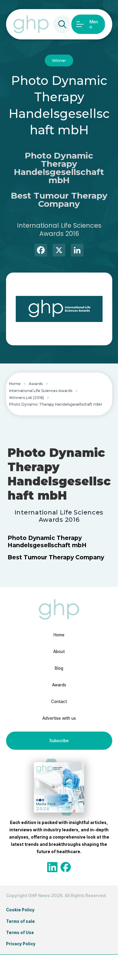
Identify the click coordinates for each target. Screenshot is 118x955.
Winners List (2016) (26, 397)
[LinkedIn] (77, 251)
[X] (59, 251)
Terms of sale (20, 921)
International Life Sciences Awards (40, 390)
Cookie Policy (20, 909)
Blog (59, 668)
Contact (59, 701)
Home (15, 383)
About (59, 651)
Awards (36, 383)
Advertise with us (59, 718)
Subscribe (59, 740)
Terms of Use (20, 932)
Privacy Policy (20, 943)
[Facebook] (40, 251)
